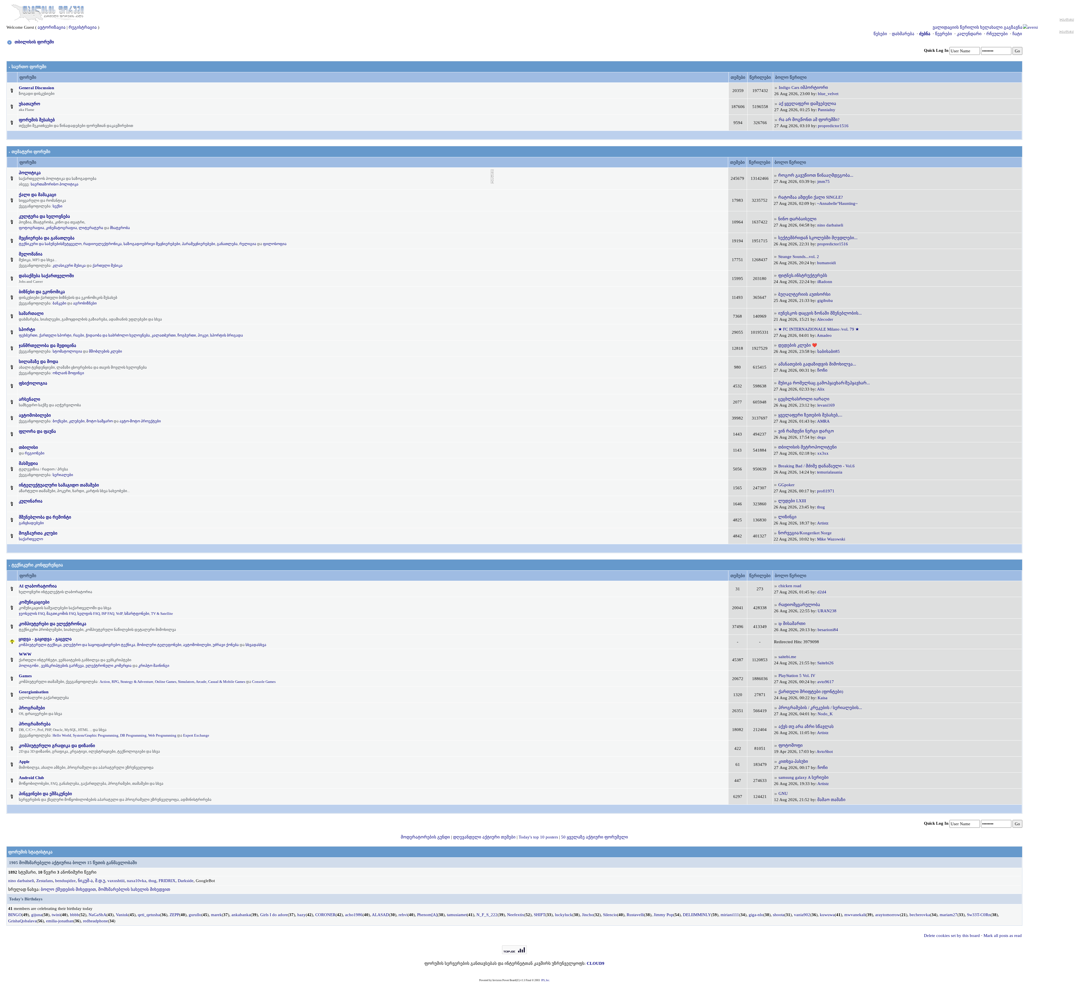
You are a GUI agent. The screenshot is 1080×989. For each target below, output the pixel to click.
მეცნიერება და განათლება (47, 238)
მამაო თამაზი (831, 799)
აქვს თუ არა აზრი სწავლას (806, 726)
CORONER (325, 914)
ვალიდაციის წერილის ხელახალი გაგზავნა (977, 27)
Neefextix (515, 914)
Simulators (186, 681)
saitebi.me (787, 656)
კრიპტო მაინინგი (153, 665)
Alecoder (825, 319)
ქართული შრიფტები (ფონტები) (810, 691)
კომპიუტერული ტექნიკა (40, 645)
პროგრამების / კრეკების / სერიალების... (820, 707)
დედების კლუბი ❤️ (797, 345)
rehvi (403, 914)
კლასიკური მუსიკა (69, 265)
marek (216, 914)
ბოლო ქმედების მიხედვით (68, 889)
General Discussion (36, 88)
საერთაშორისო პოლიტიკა (54, 184)
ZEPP (174, 914)
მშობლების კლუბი (105, 351)
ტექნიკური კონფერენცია (37, 565)
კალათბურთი (164, 335)
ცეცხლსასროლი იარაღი (803, 399)
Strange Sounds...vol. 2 (798, 256)
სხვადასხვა (256, 645)
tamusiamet (457, 914)
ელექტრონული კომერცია (109, 665)
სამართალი (31, 313)
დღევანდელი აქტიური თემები (484, 837)
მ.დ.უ (100, 880)
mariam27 (948, 914)
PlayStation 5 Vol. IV (796, 675)
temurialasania (829, 472)
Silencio (610, 914)
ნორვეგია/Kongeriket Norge (805, 533)
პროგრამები (32, 708)
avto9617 (825, 681)
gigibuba (825, 300)
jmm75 (823, 181)
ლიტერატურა (91, 228)
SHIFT (539, 914)
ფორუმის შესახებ (37, 120)
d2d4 (821, 592)
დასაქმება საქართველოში (46, 275)
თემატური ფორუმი (31, 151)
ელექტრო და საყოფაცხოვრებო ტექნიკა (99, 645)
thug (821, 507)
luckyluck (563, 914)
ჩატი (1017, 34)
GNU (783, 793)
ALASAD (380, 914)
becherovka (920, 914)
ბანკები (59, 303)
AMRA (823, 421)
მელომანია (30, 254)
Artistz (823, 523)
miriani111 (730, 914)
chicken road (789, 586)
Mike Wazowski (831, 539)
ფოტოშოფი (790, 745)
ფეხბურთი (28, 335)
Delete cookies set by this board (952, 935)
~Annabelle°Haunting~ (837, 203)
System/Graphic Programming (95, 735)
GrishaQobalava (22, 921)
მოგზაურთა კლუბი (38, 533)
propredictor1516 (833, 126)
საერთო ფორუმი (29, 66)
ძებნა (924, 34)
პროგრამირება (35, 724)
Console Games (264, 681)
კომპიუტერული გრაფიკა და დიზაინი (57, 745)
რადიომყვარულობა (799, 604)
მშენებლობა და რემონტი (45, 517)
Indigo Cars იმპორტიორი (803, 87)
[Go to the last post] (776, 87)
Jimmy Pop (663, 914)
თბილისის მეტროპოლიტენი (807, 447)
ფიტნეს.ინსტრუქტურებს (802, 275)
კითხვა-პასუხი (793, 761)
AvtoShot (824, 751)
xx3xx (823, 453)
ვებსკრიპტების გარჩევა (62, 665)
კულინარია (30, 501)
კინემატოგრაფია (61, 228)
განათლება (227, 244)
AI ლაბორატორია (38, 586)
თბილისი (28, 447)
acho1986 (354, 914)
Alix (821, 389)
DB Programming (133, 735)
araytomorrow (887, 914)
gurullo (195, 914)
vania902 (802, 914)
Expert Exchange (196, 735)
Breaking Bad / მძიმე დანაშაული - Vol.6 (816, 466)
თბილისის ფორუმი (34, 42)
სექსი (57, 206)
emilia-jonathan (59, 921)
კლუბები (77, 421)
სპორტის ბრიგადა (226, 335)
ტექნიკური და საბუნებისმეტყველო (50, 244)
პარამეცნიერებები (198, 244)
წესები (880, 34)
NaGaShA (97, 914)
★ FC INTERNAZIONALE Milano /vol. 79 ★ (818, 329)
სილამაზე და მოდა (38, 361)
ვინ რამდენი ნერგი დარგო (806, 431)
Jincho (587, 914)
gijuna (36, 914)
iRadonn (824, 281)
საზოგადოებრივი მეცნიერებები (151, 244)
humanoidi (826, 263)
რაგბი (78, 335)
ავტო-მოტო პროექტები (140, 421)
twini (56, 914)
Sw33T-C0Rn (979, 914)
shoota (778, 914)
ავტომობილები (35, 415)
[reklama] (492, 176)
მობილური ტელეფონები (159, 645)
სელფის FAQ (88, 613)
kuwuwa (827, 914)
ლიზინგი (787, 517)
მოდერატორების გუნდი (425, 837)
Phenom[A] (427, 914)
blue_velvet (828, 93)
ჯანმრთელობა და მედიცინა (47, 345)
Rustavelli (635, 914)
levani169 (826, 405)
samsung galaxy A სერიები (803, 777)
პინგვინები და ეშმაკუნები (45, 793)
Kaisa (822, 698)
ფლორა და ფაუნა (37, 431)
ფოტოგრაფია (31, 228)
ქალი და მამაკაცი (37, 194)
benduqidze (65, 880)
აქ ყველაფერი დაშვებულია (807, 103)
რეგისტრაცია (83, 27)
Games (25, 676)
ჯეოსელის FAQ (32, 613)
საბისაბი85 (828, 351)
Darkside (186, 880)
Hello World (62, 735)
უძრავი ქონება (226, 645)
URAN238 (827, 611)
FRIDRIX (167, 880)
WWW (25, 654)
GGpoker (786, 485)
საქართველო (31, 539)
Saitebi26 (825, 663)
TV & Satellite (162, 613)
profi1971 (825, 491)
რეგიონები (34, 453)
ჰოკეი (203, 335)
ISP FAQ (108, 613)
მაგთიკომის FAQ (61, 613)
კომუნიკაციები (34, 602)
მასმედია (28, 463)
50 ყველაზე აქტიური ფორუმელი (594, 837)
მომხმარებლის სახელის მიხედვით (134, 889)
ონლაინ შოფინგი (68, 373)
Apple (24, 761)
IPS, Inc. (545, 980)
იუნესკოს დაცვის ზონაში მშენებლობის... (820, 313)
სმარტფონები (136, 613)
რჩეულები (997, 34)
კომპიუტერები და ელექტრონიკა (52, 624)
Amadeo (824, 335)
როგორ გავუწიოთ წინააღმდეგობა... (815, 175)
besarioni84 (828, 629)
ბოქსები (60, 421)
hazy (301, 914)
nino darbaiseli (830, 225)
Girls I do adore (274, 914)
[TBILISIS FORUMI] (47, 12)
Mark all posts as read (1003, 935)
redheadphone (95, 921)
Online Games (165, 681)
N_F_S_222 (487, 914)
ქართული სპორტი (55, 335)
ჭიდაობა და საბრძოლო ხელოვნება (118, 335)
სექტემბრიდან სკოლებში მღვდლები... (818, 238)
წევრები (943, 34)
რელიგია (247, 244)
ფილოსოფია (275, 244)
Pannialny (826, 109)
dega (821, 437)
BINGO (15, 914)
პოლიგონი (29, 665)
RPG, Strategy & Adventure (132, 681)
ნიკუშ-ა (85, 880)
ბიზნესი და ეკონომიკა (42, 292)
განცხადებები (31, 523)
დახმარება (903, 34)
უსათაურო (29, 104)
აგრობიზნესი (85, 303)
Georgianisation (33, 692)
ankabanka (241, 914)
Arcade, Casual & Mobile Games (220, 681)
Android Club (31, 777)
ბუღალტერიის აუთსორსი (804, 294)
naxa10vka (136, 880)
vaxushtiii (116, 880)
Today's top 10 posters (538, 837)
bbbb (74, 914)
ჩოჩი (822, 370)
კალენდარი (969, 34)
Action (105, 681)
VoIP (119, 613)
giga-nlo (756, 914)
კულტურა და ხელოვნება (44, 216)
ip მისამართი (792, 623)
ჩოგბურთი (186, 335)
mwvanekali (855, 914)
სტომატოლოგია (67, 351)
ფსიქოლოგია (33, 383)
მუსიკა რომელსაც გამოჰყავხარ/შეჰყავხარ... (824, 383)
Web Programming (162, 735)
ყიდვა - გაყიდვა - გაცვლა (45, 639)
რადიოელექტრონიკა (102, 244)
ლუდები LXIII (792, 501)
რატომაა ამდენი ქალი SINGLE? (810, 197)
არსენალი (29, 399)
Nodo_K (825, 714)
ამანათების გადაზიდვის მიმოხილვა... (817, 364)
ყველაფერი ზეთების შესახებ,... (810, 415)
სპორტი (27, 329)
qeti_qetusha (149, 914)
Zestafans (44, 880)
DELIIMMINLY (697, 914)
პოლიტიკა (30, 173)
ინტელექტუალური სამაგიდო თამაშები (59, 485)
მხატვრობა (120, 228)
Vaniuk (122, 914)
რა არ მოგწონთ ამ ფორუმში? (809, 119)
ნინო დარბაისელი (797, 219)
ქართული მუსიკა (108, 265)
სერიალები (63, 475)
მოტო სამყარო (99, 421)
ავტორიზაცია (52, 27)
